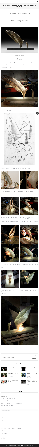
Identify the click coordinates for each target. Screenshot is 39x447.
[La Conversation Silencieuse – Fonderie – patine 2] (10, 253)
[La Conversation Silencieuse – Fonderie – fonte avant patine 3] (10, 206)
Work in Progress (4, 420)
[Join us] (37, 113)
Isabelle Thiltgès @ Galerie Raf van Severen (13, 381)
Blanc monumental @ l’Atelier (32, 367)
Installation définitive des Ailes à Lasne (13, 374)
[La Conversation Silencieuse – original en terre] (10, 180)
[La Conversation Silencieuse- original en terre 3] (29, 180)
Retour (20, 391)
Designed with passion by (17, 445)
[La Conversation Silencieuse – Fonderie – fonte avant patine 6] (29, 234)
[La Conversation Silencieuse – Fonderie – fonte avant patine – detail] (10, 279)
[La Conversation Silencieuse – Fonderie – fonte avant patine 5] (10, 234)
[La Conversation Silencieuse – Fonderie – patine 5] (29, 253)
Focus (2, 417)
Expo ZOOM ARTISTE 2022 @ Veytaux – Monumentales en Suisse (32, 375)
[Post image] (4, 369)
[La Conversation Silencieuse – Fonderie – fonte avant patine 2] (29, 206)
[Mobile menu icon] (37, 1)
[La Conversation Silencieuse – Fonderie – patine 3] (29, 279)
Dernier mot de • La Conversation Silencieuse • (12, 368)
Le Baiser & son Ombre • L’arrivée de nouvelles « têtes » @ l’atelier (32, 381)
